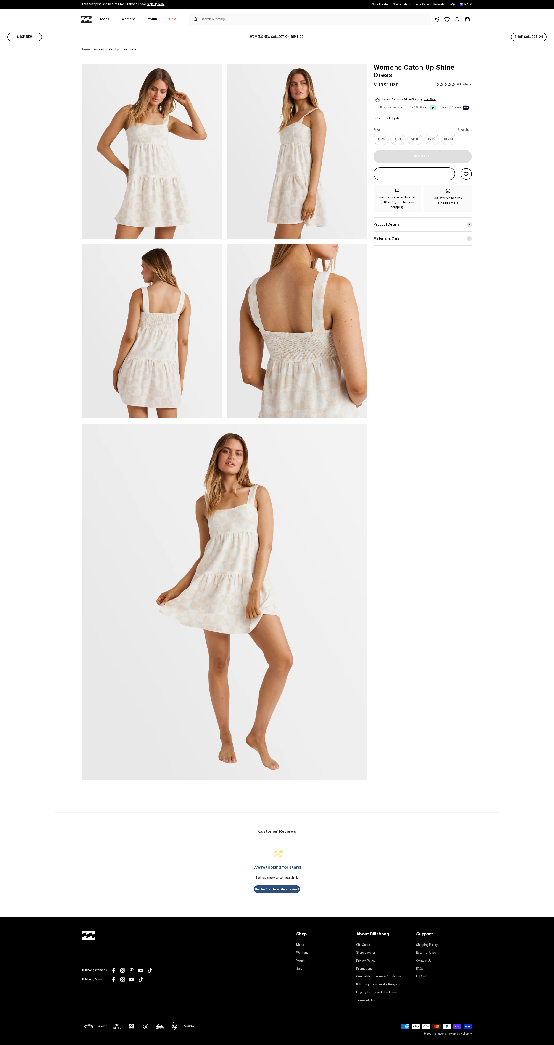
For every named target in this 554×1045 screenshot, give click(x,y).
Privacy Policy (365, 961)
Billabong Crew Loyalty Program (378, 984)
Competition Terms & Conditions (379, 976)
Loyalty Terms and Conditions (377, 992)
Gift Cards (363, 945)
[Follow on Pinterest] (132, 970)
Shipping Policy (427, 945)
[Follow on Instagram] (123, 970)
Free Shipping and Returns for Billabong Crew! (123, 4)
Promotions (364, 969)
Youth (152, 19)
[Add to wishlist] (466, 174)
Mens (104, 19)
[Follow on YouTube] (141, 970)
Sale (172, 19)
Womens (128, 19)
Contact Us (424, 961)
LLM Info (422, 976)
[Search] (193, 19)
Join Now (430, 100)
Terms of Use (365, 1000)
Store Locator (365, 953)
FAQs (420, 969)
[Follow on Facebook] (113, 970)
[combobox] (314, 19)
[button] (106, 19)
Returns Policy (426, 953)
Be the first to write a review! (277, 889)
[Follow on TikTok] (150, 970)
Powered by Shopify (460, 1034)
